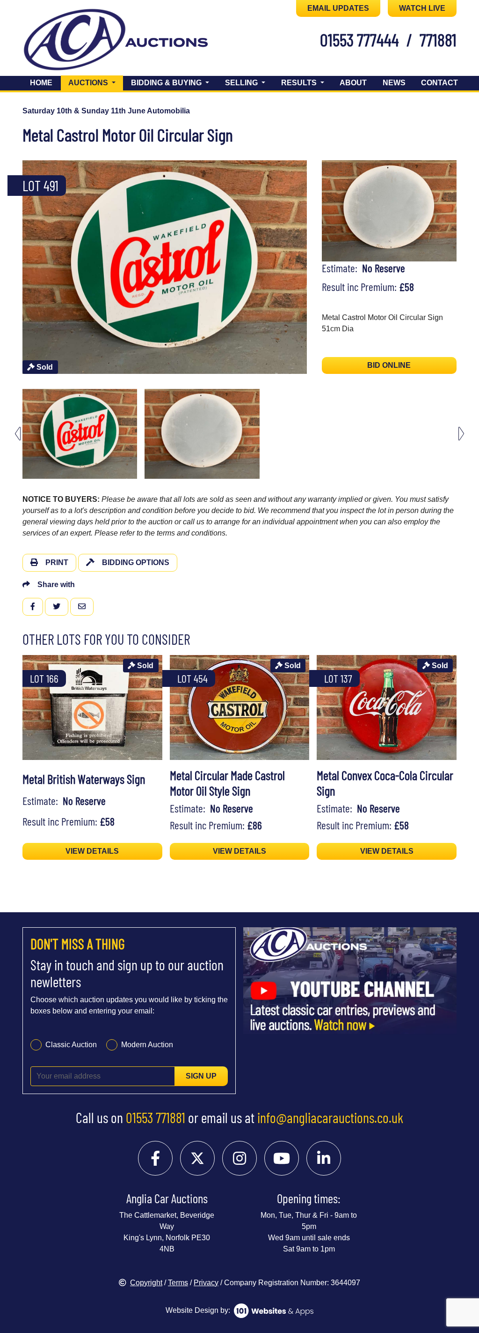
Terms (178, 1283)
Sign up (201, 1076)
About (353, 83)
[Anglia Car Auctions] (74, 41)
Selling (242, 83)
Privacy (206, 1283)
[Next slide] (311, 267)
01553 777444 (359, 39)
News (394, 83)
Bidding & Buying (167, 83)
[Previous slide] (17, 267)
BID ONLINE (389, 365)
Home (41, 83)
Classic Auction (71, 1045)
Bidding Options (135, 562)
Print (56, 562)
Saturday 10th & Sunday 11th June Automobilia (106, 111)
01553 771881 (155, 1117)
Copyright (146, 1283)
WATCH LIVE (422, 8)
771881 (438, 39)
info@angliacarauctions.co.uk (330, 1117)
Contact (439, 83)
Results (300, 83)
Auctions (95, 82)
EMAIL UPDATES (338, 8)
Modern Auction (147, 1045)
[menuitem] (79, 434)
